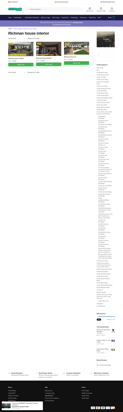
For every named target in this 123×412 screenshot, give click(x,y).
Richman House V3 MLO (16, 58)
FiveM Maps (12, 390)
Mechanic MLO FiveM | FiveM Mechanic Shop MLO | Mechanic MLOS (105, 256)
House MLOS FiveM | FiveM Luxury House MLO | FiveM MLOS (104, 250)
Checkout (112, 11)
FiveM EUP (11, 393)
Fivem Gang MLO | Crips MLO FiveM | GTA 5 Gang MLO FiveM (105, 169)
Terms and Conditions (52, 398)
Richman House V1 (70, 57)
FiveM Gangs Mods (102, 93)
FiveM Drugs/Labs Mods (104, 88)
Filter (99, 319)
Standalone (100, 303)
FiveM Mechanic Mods (103, 107)
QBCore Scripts (101, 292)
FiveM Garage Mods (103, 95)
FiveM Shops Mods (102, 276)
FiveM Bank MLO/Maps (105, 124)
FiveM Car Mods (101, 77)
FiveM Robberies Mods (103, 274)
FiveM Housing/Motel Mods (104, 98)
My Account (89, 11)
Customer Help (101, 11)
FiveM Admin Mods (102, 72)
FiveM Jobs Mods (102, 105)
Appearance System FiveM (20, 406)
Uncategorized (101, 306)
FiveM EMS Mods (102, 90)
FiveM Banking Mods (103, 75)
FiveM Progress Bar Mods (104, 269)
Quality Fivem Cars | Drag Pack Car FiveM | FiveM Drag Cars (104, 296)
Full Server (100, 290)
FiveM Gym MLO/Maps (105, 185)
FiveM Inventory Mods (103, 102)
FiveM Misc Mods (102, 109)
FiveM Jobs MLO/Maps (105, 192)
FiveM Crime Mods (102, 86)
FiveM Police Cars (103, 301)
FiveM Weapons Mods (103, 287)
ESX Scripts (100, 67)
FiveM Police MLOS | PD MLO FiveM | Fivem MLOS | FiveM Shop (105, 216)
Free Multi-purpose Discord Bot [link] (62, 24)
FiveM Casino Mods (102, 79)
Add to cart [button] (20, 64)
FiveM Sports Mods (102, 283)
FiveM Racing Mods (102, 271)
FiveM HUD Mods (102, 100)
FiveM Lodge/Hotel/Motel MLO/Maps (103, 200)
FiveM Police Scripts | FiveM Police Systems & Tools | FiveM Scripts (104, 265)
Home (10, 28)
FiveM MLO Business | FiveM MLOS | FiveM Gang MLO (104, 210)
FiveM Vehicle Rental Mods (104, 285)
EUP (98, 70)
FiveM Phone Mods (102, 261)
